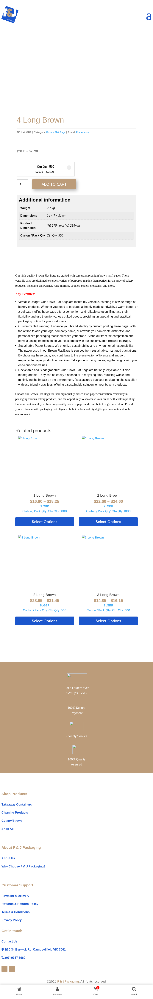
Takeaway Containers (16, 804)
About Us (8, 858)
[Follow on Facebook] (4, 969)
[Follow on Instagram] (12, 969)
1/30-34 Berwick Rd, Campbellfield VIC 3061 (35, 949)
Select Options (44, 521)
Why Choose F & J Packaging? (23, 866)
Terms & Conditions (15, 912)
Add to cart (54, 184)
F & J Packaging (68, 981)
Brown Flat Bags (55, 132)
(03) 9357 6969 (15, 957)
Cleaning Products (14, 812)
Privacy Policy (11, 920)
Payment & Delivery (15, 895)
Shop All (7, 828)
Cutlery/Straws (11, 820)
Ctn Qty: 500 (45, 166)
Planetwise (82, 132)
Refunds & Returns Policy (19, 903)
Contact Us (9, 941)
